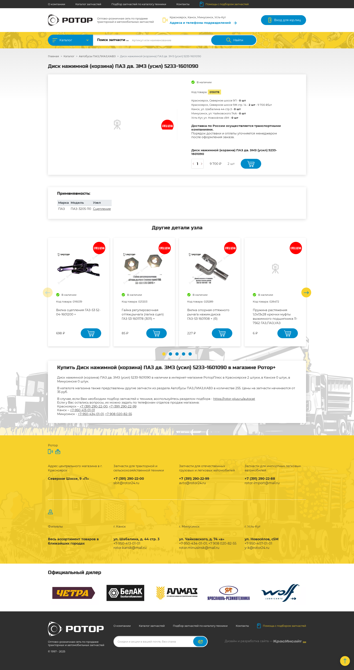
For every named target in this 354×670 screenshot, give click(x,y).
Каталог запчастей (88, 4)
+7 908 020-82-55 (118, 414)
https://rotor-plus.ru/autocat (234, 399)
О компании (56, 4)
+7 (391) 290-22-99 (122, 406)
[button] (164, 354)
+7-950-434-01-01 (91, 414)
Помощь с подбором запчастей (227, 4)
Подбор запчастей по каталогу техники (138, 4)
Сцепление (102, 209)
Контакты (182, 4)
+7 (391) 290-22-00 (94, 406)
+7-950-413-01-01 (82, 410)
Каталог (65, 40)
